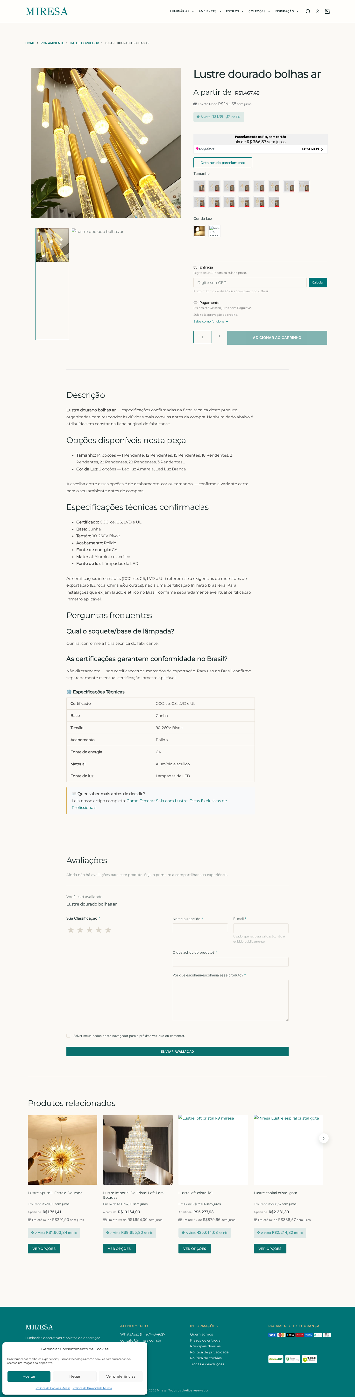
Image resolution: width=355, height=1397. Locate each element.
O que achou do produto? (195, 952)
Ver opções (44, 1249)
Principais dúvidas (205, 1346)
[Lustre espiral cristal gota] (288, 1150)
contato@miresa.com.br (140, 1340)
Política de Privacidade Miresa (92, 1388)
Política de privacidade (209, 1352)
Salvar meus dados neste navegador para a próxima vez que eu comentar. (129, 1036)
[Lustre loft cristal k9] (213, 1150)
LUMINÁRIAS (180, 11)
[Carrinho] (327, 11)
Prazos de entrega (205, 1340)
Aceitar (29, 1376)
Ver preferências (120, 1376)
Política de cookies (206, 1358)
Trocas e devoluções (207, 1364)
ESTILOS (232, 11)
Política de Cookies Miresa (53, 1388)
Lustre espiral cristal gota (275, 1193)
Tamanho (201, 173)
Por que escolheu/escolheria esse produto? (209, 975)
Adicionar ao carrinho (277, 337)
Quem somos (201, 1334)
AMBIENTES (208, 11)
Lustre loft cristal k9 (195, 1193)
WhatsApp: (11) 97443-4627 (142, 1334)
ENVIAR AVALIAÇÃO (177, 1051)
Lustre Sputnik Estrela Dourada (55, 1193)
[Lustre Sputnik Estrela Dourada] (62, 1150)
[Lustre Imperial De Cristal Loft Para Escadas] (138, 1150)
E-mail (239, 919)
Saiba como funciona (208, 321)
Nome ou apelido (188, 919)
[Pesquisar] (308, 11)
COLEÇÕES (256, 11)
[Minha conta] (317, 11)
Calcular (318, 282)
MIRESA (46, 11)
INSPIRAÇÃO (284, 11)
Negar (74, 1376)
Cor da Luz (202, 218)
